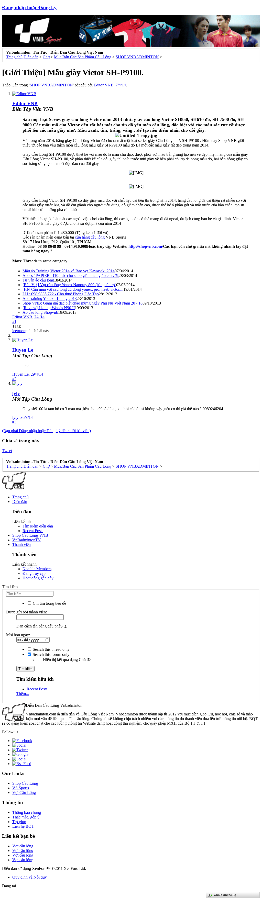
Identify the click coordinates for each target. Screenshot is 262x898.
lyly (16, 393)
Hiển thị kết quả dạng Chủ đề (66, 659)
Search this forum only (50, 654)
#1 (14, 321)
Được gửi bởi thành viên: (26, 612)
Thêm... (22, 693)
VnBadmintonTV (26, 540)
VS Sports (20, 788)
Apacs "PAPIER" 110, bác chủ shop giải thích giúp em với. (71, 275)
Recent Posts (33, 531)
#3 (14, 422)
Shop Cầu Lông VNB (30, 535)
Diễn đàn (19, 501)
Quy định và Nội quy (29, 877)
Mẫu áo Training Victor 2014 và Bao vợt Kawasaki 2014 (69, 271)
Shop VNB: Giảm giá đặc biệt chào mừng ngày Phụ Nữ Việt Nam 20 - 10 (83, 303)
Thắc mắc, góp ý (25, 817)
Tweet (7, 450)
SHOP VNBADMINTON (51, 85)
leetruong (19, 331)
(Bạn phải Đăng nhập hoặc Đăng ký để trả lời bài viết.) (46, 431)
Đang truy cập (34, 573)
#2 (14, 379)
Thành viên (21, 544)
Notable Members (37, 569)
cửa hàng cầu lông (90, 237)
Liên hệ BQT (23, 826)
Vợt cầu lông (22, 846)
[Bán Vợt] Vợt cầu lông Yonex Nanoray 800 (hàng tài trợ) (69, 285)
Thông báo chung (26, 812)
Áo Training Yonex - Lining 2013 (50, 298)
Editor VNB (104, 85)
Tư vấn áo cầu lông (38, 280)
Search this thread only (51, 649)
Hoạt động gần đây (38, 578)
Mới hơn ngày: (18, 635)
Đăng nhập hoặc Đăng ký (29, 7)
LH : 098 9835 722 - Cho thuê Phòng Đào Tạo (61, 294)
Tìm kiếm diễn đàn (38, 526)
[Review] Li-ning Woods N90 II (49, 308)
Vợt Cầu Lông (24, 792)
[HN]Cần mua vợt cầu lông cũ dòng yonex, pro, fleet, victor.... (73, 289)
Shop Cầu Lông (25, 783)
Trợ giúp (19, 822)
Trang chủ (20, 497)
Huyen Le (22, 350)
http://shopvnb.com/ (145, 246)
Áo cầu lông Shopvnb (40, 312)
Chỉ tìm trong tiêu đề (49, 603)
